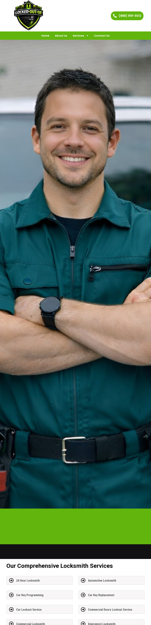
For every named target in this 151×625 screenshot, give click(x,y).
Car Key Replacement (101, 595)
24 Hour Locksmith (28, 580)
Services (78, 36)
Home (45, 36)
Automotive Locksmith (102, 580)
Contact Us (102, 36)
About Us (61, 36)
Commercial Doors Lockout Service (110, 609)
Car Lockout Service (29, 609)
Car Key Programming (29, 595)
